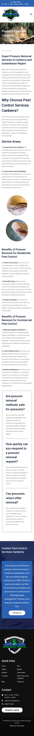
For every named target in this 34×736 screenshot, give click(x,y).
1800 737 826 (17, 2)
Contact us (20, 682)
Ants (18, 666)
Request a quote (12, 710)
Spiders (19, 669)
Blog (3, 682)
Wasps (4, 669)
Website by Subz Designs (17, 726)
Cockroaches (21, 672)
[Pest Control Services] (11, 14)
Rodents (4, 672)
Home (4, 666)
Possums (5, 676)
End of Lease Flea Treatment (23, 677)
